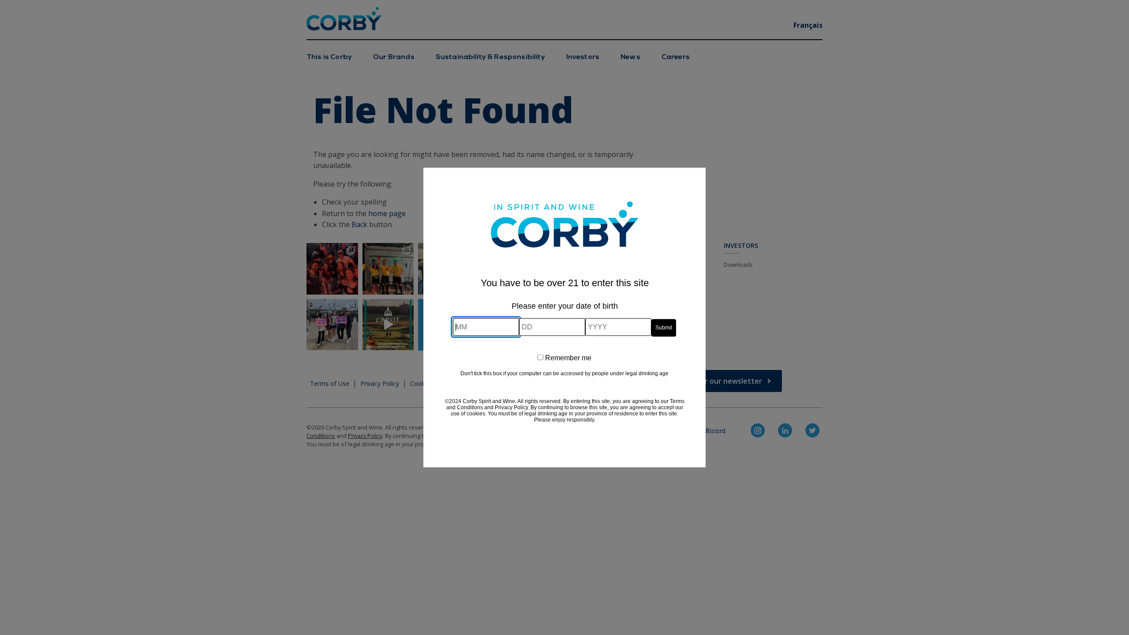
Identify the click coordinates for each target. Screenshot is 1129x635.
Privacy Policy (511, 407)
